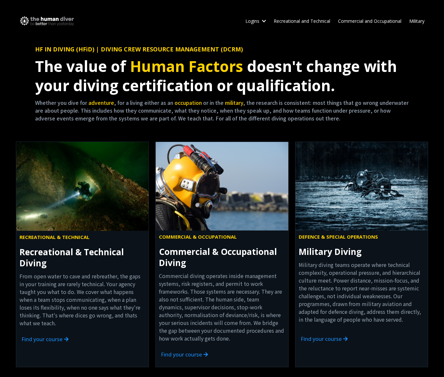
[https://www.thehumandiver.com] (47, 21)
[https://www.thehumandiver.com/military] (361, 186)
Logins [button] (253, 21)
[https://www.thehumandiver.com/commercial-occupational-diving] (222, 186)
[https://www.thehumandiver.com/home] (82, 186)
